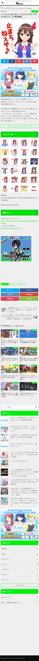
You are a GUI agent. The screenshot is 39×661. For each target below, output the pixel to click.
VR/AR (3, 554)
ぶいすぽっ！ (5, 569)
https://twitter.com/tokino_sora (10, 228)
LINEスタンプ (14, 284)
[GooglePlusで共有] (19, 61)
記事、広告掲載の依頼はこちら (11, 602)
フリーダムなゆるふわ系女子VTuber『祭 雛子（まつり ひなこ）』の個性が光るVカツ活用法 (24, 454)
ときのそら (5, 284)
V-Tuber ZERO (12, 658)
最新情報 (4, 549)
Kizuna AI (4, 574)
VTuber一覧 (19, 585)
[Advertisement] (19, 255)
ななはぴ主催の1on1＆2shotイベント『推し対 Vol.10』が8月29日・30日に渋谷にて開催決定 (24, 482)
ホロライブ (4, 559)
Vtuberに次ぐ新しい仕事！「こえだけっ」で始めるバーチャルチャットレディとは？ (24, 429)
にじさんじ (4, 564)
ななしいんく (5, 579)
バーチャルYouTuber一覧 (19, 461)
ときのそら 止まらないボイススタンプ (18, 126)
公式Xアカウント (6, 597)
